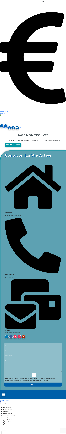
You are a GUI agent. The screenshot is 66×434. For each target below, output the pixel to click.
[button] (0, 402)
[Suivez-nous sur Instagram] (19, 336)
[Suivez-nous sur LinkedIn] (7, 336)
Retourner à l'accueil (13, 144)
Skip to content (4, 400)
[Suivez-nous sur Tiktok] (15, 336)
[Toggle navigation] (33, 2)
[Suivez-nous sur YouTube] (23, 336)
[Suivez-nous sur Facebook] (11, 336)
